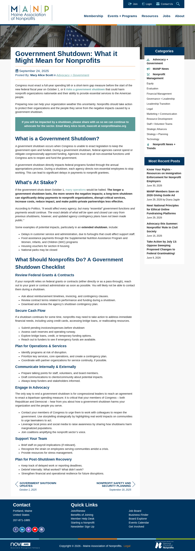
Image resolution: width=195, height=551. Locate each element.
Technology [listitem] (153, 139)
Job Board (136, 510)
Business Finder (139, 514)
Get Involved (136, 526)
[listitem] (164, 177)
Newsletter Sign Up (82, 526)
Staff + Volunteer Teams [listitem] (159, 123)
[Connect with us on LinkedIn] (22, 529)
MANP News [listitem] (161, 68)
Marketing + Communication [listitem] (162, 113)
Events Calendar (139, 522)
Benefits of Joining (82, 514)
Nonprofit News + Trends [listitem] (161, 146)
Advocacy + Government (73, 75)
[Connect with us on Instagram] (28, 529)
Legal (127, 545)
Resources (150, 16)
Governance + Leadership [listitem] (161, 98)
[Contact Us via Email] (41, 529)
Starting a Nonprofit (82, 522)
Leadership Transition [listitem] (158, 103)
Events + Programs (122, 16)
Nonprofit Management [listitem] (156, 76)
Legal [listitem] (150, 108)
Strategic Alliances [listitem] (157, 129)
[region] (112, 486)
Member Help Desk (82, 518)
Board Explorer (138, 518)
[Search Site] (178, 4)
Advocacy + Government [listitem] (157, 61)
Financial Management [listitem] (159, 93)
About (179, 16)
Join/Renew (78, 510)
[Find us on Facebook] (16, 529)
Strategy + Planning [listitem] (157, 134)
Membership (93, 16)
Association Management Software (25, 548)
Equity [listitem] (150, 83)
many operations (76, 189)
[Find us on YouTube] (35, 529)
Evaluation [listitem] (152, 88)
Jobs (166, 16)
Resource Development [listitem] (159, 118)
